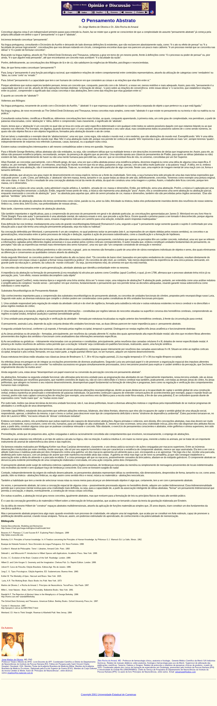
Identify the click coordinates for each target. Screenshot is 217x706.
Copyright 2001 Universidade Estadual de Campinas (108, 694)
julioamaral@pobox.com (185, 672)
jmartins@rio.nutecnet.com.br (20, 673)
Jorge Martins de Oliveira (12, 660)
